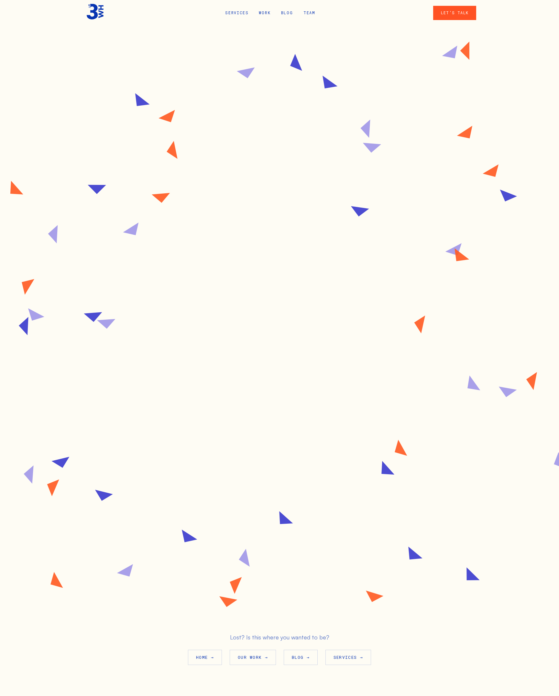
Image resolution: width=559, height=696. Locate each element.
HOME (205, 657)
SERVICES (236, 12)
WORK (264, 12)
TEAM (309, 12)
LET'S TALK (454, 12)
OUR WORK (253, 657)
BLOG (287, 12)
